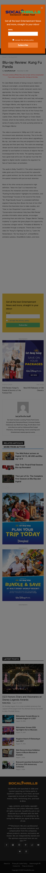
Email (10, 30)
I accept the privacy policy (24, 40)
